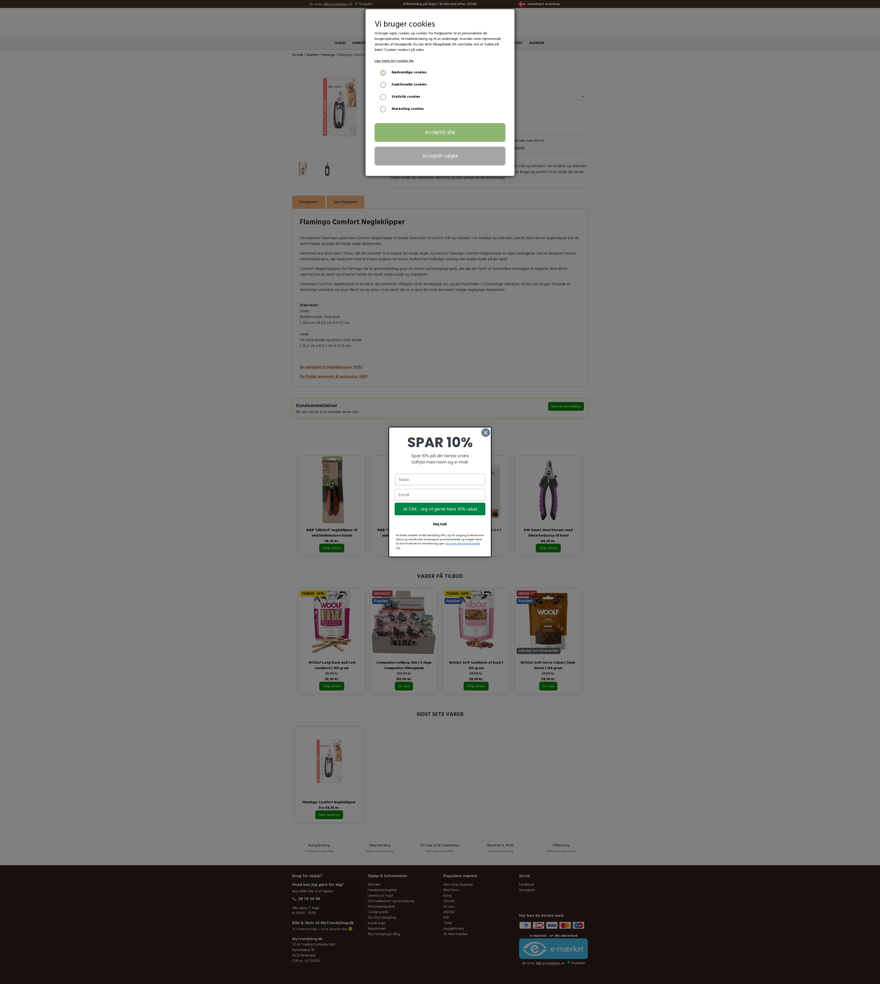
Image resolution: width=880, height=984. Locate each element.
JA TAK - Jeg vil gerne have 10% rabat (440, 509)
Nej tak (440, 524)
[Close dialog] (486, 433)
